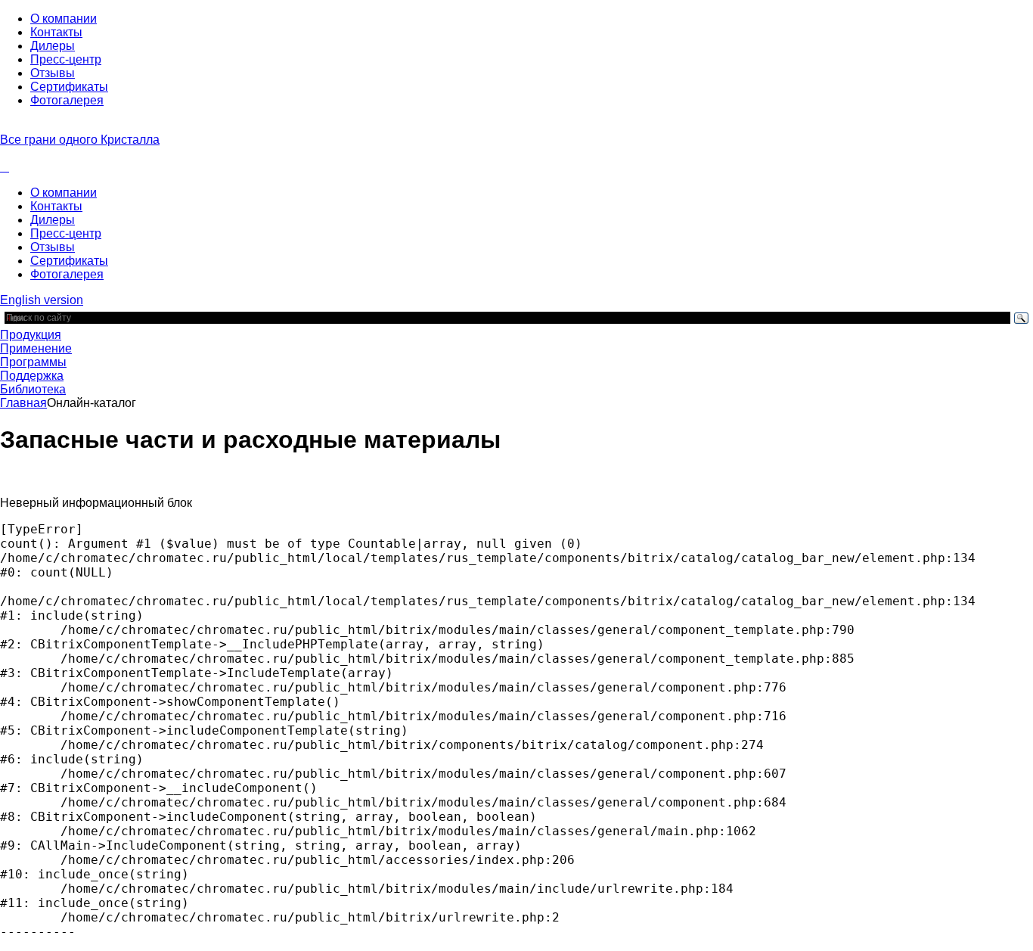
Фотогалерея (67, 100)
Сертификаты (69, 86)
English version (41, 300)
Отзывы (52, 73)
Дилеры (52, 45)
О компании (63, 18)
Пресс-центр (65, 59)
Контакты (56, 32)
